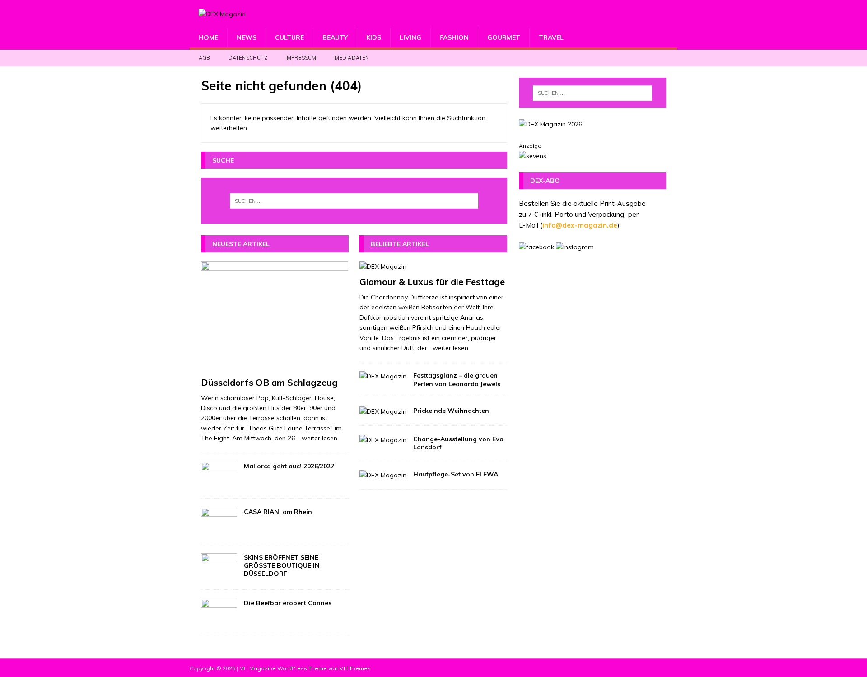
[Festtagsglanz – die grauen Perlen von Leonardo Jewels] (382, 376)
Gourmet (503, 37)
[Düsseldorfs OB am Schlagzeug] (275, 316)
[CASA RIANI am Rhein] (219, 521)
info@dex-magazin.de (579, 225)
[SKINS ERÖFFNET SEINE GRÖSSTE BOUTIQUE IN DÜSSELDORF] (219, 566)
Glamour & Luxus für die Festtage (432, 281)
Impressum (301, 58)
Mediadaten (352, 58)
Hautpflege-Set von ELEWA (455, 474)
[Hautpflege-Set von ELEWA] (382, 475)
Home (208, 37)
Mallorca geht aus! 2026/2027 (289, 466)
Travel (551, 37)
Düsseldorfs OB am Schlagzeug (269, 382)
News (246, 37)
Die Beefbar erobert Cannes (287, 603)
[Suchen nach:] (354, 201)
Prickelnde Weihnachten (451, 410)
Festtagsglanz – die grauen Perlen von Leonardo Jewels (456, 379)
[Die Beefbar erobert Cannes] (219, 612)
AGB (204, 58)
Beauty (335, 37)
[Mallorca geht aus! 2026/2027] (219, 475)
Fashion (454, 37)
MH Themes (355, 668)
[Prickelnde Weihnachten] (382, 411)
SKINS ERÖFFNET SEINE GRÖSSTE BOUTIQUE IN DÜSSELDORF (282, 565)
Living (410, 37)
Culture (289, 37)
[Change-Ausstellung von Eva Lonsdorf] (382, 440)
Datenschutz (247, 58)
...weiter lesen (317, 438)
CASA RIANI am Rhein (278, 512)
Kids (373, 37)
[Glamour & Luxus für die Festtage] (433, 266)
